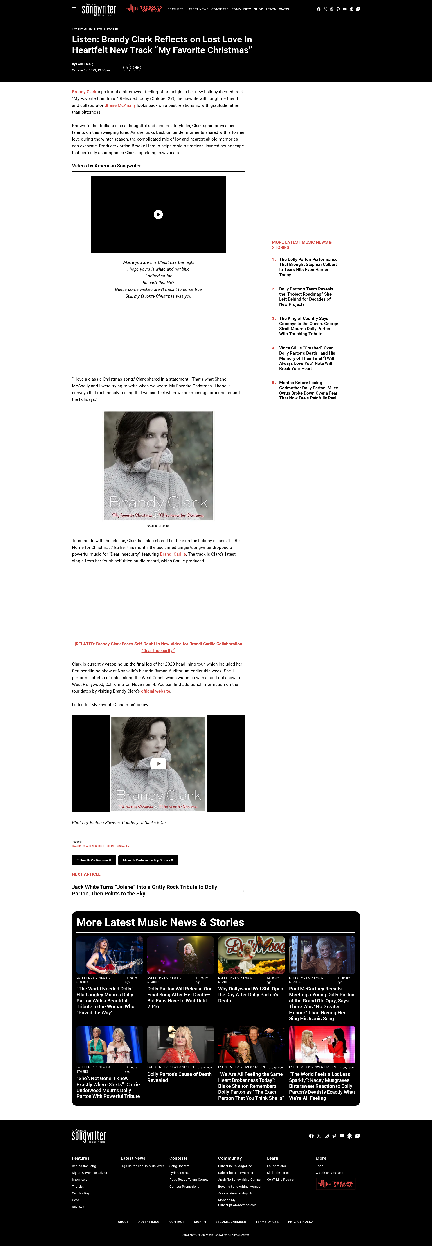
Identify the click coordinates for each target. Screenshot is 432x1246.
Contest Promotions (184, 1186)
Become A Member (231, 1221)
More (321, 1158)
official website (155, 691)
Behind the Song (84, 1166)
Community (241, 9)
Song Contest (179, 1166)
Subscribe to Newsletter (236, 1173)
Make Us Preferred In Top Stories (147, 860)
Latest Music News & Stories (95, 29)
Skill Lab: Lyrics (278, 1173)
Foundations (276, 1166)
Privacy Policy (301, 1221)
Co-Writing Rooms (280, 1179)
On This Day (81, 1193)
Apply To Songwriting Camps (239, 1179)
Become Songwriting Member (240, 1186)
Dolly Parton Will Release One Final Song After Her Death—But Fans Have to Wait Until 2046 (180, 997)
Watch (284, 9)
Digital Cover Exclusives (89, 1173)
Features (176, 9)
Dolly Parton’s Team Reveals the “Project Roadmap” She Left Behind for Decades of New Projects (306, 297)
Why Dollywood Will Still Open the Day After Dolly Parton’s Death (250, 995)
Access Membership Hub (236, 1193)
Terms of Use (267, 1221)
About (123, 1221)
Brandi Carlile (173, 554)
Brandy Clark (84, 91)
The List (78, 1186)
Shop (258, 9)
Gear (75, 1200)
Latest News (198, 9)
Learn (271, 9)
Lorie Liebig (84, 64)
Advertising (149, 1221)
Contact (176, 1221)
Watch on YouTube (329, 1173)
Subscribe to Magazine (235, 1166)
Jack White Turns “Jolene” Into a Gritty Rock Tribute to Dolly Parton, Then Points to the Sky (144, 890)
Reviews (78, 1207)
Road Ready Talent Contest (189, 1179)
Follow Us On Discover (93, 860)
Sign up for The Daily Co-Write (143, 1166)
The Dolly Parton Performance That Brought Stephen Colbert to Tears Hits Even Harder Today (308, 267)
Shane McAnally (120, 105)
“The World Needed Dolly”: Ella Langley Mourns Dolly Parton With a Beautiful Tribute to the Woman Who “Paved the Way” (105, 1001)
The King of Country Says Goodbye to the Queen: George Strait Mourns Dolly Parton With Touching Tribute (308, 326)
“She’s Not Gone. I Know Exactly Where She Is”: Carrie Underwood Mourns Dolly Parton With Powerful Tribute (108, 1087)
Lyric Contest (179, 1173)
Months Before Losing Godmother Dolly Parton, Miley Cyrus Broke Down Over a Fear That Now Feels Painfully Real (308, 390)
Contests (220, 9)
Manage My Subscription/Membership (237, 1202)
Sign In (200, 1221)
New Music (99, 846)
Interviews (79, 1179)
